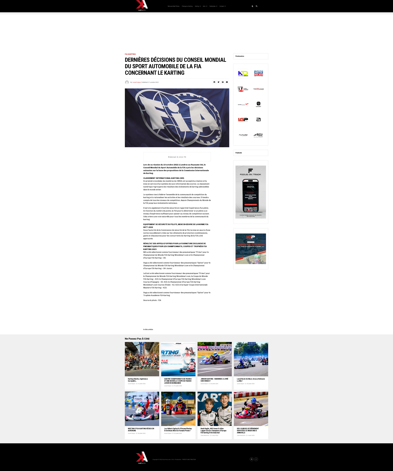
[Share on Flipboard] (223, 82)
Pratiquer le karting (187, 6)
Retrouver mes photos (173, 6)
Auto (204, 6)
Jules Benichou (205, 435)
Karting (197, 6)
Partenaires (212, 6)
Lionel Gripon (137, 82)
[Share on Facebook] (214, 82)
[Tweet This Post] (218, 82)
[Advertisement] (196, 33)
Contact (222, 6)
